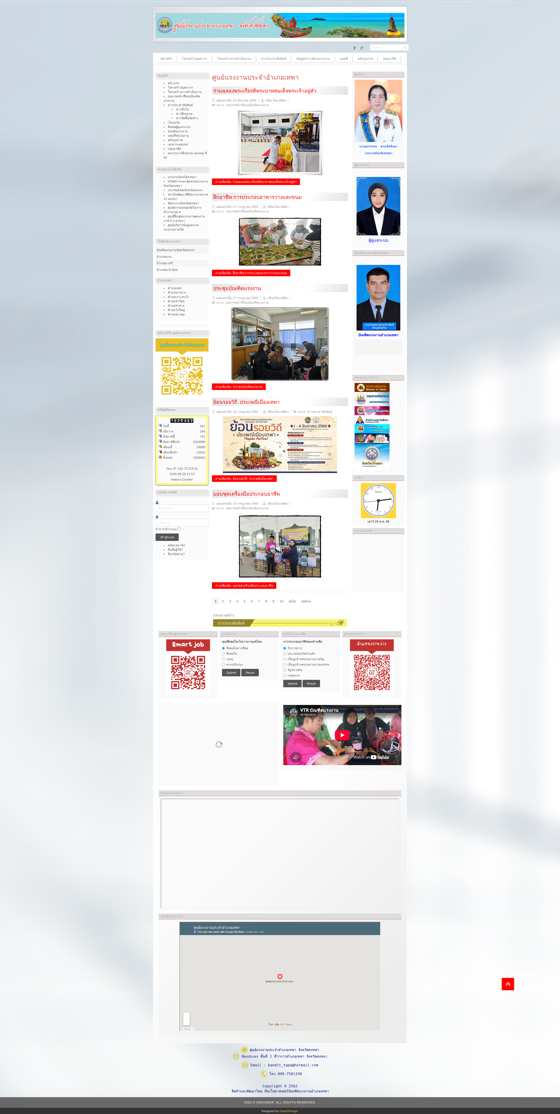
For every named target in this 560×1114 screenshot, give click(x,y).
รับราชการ (295, 648)
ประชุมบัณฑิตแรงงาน (237, 288)
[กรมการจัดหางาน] (372, 398)
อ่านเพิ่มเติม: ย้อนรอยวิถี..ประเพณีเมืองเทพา (244, 478)
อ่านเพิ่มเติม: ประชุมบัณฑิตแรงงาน (238, 386)
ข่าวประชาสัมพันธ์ (319, 411)
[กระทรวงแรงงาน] (372, 387)
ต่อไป (292, 601)
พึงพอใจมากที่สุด (237, 648)
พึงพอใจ (231, 653)
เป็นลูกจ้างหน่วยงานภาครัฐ (306, 659)
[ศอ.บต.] (372, 438)
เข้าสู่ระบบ (167, 537)
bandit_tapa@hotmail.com (293, 1065)
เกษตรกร (294, 675)
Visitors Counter (182, 479)
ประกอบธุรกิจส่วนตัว (301, 653)
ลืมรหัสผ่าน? (176, 554)
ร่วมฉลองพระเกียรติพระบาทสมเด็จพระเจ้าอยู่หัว (264, 91)
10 (281, 601)
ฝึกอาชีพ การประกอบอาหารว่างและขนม (257, 197)
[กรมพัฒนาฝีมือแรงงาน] (372, 410)
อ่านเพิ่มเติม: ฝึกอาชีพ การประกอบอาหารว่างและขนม (251, 273)
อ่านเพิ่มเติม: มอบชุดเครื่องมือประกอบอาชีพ (244, 585)
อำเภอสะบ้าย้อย (167, 269)
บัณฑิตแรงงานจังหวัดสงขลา (176, 250)
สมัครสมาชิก (177, 545)
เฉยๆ (229, 659)
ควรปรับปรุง (234, 664)
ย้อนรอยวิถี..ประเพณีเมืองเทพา (246, 402)
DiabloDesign (289, 1111)
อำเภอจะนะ (164, 256)
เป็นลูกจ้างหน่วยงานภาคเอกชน (308, 664)
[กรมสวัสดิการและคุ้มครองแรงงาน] (372, 428)
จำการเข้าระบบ (166, 529)
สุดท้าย (306, 601)
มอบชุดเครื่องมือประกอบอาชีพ (246, 494)
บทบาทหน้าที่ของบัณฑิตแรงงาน (247, 105)
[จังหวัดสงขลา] (372, 457)
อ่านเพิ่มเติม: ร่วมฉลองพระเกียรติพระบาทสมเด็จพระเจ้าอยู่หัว (256, 182)
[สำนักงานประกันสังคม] (372, 419)
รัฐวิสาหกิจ (295, 670)
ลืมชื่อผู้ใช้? (175, 549)
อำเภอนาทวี (165, 263)
